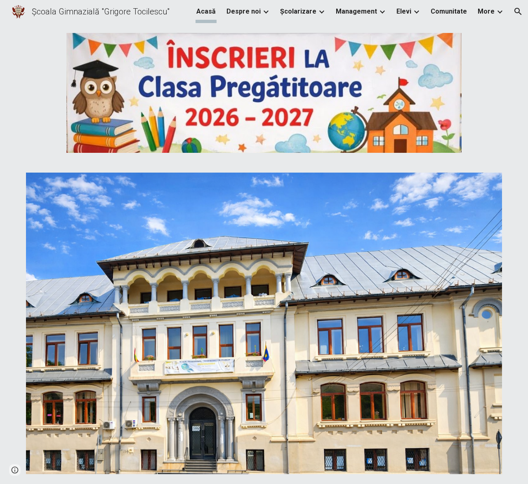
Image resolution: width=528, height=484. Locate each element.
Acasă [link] (206, 11)
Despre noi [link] (243, 11)
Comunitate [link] (449, 11)
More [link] (486, 11)
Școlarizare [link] (298, 11)
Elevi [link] (403, 11)
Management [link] (356, 11)
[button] (518, 11)
